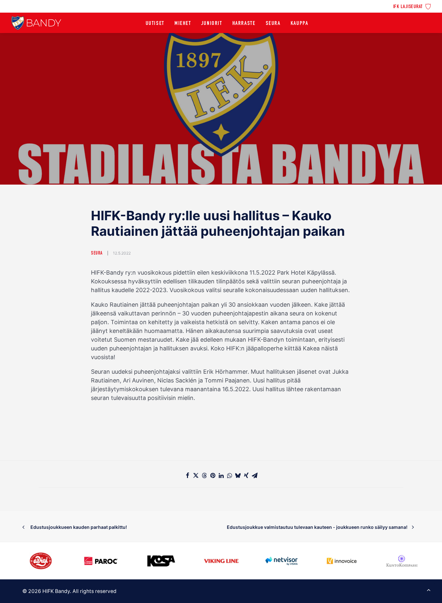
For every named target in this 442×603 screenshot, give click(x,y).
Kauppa (299, 24)
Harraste (244, 24)
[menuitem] (412, 6)
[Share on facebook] (187, 475)
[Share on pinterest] (212, 475)
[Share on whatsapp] (229, 475)
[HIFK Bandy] (36, 23)
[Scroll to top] (429, 589)
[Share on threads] (204, 475)
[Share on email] (255, 475)
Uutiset (155, 24)
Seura (273, 24)
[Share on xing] (246, 475)
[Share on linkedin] (221, 475)
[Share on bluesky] (238, 475)
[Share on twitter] (196, 475)
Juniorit (211, 24)
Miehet (182, 24)
